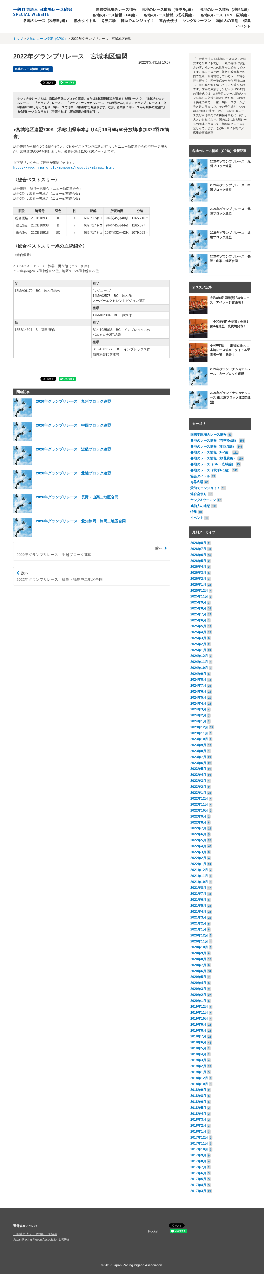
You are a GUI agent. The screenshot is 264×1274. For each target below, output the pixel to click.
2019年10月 (199, 1018)
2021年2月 (198, 923)
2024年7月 (198, 685)
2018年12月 (199, 1078)
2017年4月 (198, 1185)
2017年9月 (198, 1155)
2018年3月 (198, 1119)
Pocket (153, 1231)
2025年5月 (198, 626)
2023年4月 (198, 774)
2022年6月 (198, 834)
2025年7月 (198, 614)
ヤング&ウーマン (197, 21)
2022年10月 (199, 810)
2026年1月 (198, 584)
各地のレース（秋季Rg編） (46, 21)
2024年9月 (198, 674)
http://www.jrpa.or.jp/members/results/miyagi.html (63, 167)
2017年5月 (198, 1179)
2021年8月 (198, 887)
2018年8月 (198, 1095)
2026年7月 (198, 549)
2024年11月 (199, 662)
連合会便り (168, 21)
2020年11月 (199, 941)
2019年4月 (198, 1054)
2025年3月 (198, 638)
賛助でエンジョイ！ (137, 21)
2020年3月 (198, 989)
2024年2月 (198, 715)
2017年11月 (199, 1143)
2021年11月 (199, 876)
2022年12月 (199, 798)
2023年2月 (198, 786)
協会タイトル (85, 21)
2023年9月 (198, 745)
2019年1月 (198, 1072)
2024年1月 (198, 721)
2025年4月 (198, 632)
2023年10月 (199, 739)
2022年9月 (198, 816)
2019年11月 (199, 1012)
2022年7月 (198, 828)
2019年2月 (198, 1066)
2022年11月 (199, 804)
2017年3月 (198, 1191)
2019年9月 (198, 1024)
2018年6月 (198, 1101)
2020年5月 (198, 977)
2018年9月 (198, 1089)
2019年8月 (198, 1030)
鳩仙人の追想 (227, 21)
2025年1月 (198, 650)
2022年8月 (198, 822)
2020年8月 (198, 959)
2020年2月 (198, 995)
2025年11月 (199, 596)
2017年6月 (198, 1173)
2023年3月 (198, 780)
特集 (247, 21)
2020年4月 (198, 983)
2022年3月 (198, 852)
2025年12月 (199, 590)
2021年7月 (198, 893)
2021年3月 (198, 917)
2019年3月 (198, 1060)
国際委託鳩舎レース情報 (116, 9)
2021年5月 (198, 905)
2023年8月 (198, 751)
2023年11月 (199, 733)
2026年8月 (198, 543)
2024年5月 (198, 697)
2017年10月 (199, 1149)
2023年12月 (199, 727)
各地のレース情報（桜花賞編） (170, 15)
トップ (18, 38)
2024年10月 (199, 668)
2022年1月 (198, 864)
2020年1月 (198, 1001)
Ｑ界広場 (108, 21)
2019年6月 (198, 1042)
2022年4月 (198, 846)
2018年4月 (198, 1113)
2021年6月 (198, 899)
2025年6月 (198, 620)
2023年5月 (198, 768)
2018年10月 (199, 1084)
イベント (243, 26)
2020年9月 (198, 953)
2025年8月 (198, 608)
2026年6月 (198, 555)
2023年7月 (198, 757)
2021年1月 (198, 929)
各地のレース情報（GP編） (116, 15)
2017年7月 (198, 1167)
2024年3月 (198, 709)
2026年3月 (198, 572)
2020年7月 (198, 965)
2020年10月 (199, 947)
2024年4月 (198, 703)
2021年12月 (199, 870)
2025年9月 (198, 602)
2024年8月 (198, 679)
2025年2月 (198, 644)
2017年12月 (199, 1137)
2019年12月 (199, 1006)
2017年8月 (198, 1161)
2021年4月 (198, 911)
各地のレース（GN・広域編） (226, 15)
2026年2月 (198, 578)
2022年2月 (198, 858)
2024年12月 (199, 656)
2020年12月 (199, 935)
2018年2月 (198, 1125)
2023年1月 (198, 792)
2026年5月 (198, 561)
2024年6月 (198, 691)
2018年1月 (198, 1131)
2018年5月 (198, 1107)
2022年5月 (198, 840)
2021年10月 (199, 882)
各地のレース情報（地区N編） (225, 9)
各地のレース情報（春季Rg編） (168, 9)
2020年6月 (198, 971)
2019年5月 (198, 1048)
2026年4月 (198, 566)
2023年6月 (198, 763)
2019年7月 (198, 1036)
